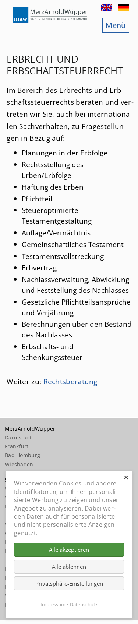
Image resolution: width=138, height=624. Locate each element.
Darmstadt (18, 437)
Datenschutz (84, 604)
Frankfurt (17, 446)
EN (107, 7)
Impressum (53, 604)
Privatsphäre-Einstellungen (69, 583)
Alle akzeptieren (69, 549)
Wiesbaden (19, 464)
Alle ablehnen (69, 566)
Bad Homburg (22, 455)
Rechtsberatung (70, 381)
